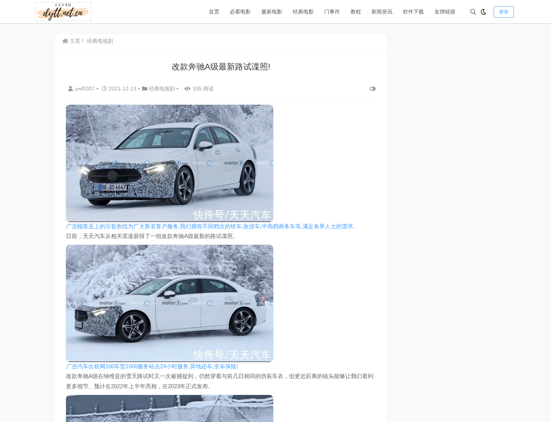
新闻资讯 (381, 12)
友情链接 (444, 12)
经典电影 (303, 12)
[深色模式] (483, 12)
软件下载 (413, 12)
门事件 (332, 12)
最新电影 (271, 12)
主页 (74, 41)
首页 (214, 12)
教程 (355, 12)
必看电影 (240, 12)
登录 (504, 12)
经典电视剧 (100, 41)
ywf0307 (85, 89)
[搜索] (473, 12)
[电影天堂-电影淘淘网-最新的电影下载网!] (63, 11)
